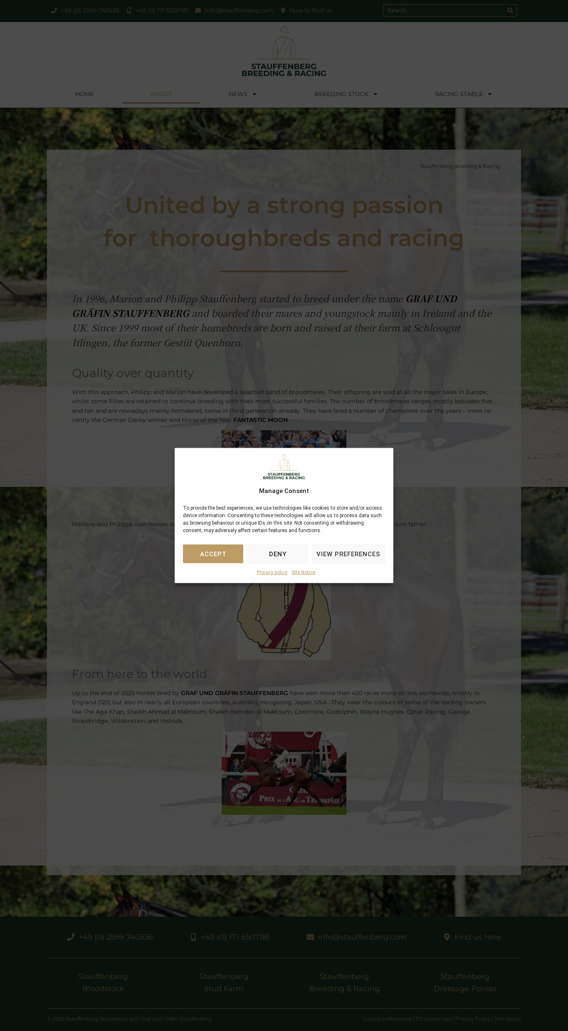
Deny (277, 554)
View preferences (348, 554)
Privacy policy (272, 572)
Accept (213, 554)
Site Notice (303, 572)
